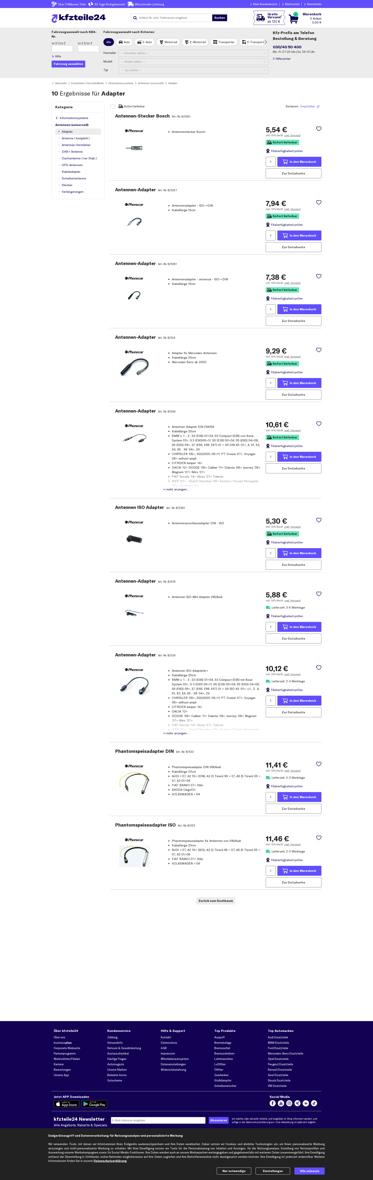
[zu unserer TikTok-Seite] (314, 1104)
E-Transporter (257, 42)
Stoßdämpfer (222, 1080)
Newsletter (314, 4)
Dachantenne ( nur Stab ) (79, 158)
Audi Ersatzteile (278, 1037)
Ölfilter (218, 1069)
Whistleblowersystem (175, 1059)
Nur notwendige (234, 1171)
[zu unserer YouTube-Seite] (281, 1104)
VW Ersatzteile (277, 1085)
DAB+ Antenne (72, 152)
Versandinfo (115, 1042)
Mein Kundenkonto (265, 4)
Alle (108, 42)
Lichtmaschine (223, 1059)
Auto (127, 42)
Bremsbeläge (222, 1042)
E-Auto (147, 42)
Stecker (67, 185)
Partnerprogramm (65, 1053)
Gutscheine (114, 1080)
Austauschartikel (118, 1053)
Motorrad (170, 42)
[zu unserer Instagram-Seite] (289, 1104)
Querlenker (221, 1075)
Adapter (67, 131)
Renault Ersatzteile (280, 1069)
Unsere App (61, 1075)
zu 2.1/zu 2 (58, 43)
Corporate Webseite (67, 1048)
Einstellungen (273, 1171)
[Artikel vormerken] (318, 128)
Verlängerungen (73, 192)
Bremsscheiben (224, 1053)
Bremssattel (222, 1048)
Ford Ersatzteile (278, 1048)
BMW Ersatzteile (278, 1042)
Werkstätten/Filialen (67, 1059)
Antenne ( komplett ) (76, 138)
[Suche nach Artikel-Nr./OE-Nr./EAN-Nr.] (219, 17)
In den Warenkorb (303, 162)
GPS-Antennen (72, 165)
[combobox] (173, 18)
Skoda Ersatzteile (279, 1080)
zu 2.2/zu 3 (85, 43)
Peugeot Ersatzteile (280, 1064)
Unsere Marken (117, 1069)
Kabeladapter (71, 172)
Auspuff (219, 1037)
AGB (164, 1048)
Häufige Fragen (116, 1059)
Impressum (168, 1053)
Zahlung (112, 1037)
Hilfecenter (283, 59)
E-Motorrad (198, 42)
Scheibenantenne (74, 178)
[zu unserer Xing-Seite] (297, 1104)
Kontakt (166, 1037)
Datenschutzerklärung (258, 1122)
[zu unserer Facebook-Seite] (273, 1104)
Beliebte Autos (117, 1075)
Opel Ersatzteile (278, 1059)
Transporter (226, 42)
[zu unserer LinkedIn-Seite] (306, 1104)
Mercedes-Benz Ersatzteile (285, 1053)
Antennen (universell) (72, 125)
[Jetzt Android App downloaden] (94, 1104)
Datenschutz (169, 1042)
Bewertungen (62, 1069)
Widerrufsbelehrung (173, 1069)
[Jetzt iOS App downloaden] (66, 1104)
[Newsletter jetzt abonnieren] (219, 1120)
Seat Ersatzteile (278, 1075)
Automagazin (115, 1064)
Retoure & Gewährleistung (124, 1048)
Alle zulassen (309, 1171)
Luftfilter (220, 1064)
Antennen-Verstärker (76, 145)
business (63, 1042)
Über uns (59, 1037)
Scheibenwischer (225, 1085)
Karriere (59, 1064)
